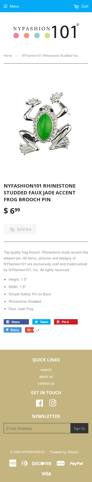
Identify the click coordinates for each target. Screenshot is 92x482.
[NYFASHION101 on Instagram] (52, 404)
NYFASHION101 (33, 451)
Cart (84, 6)
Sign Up (79, 428)
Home (8, 55)
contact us (46, 383)
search (46, 369)
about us (46, 376)
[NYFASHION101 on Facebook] (39, 404)
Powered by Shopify (64, 451)
